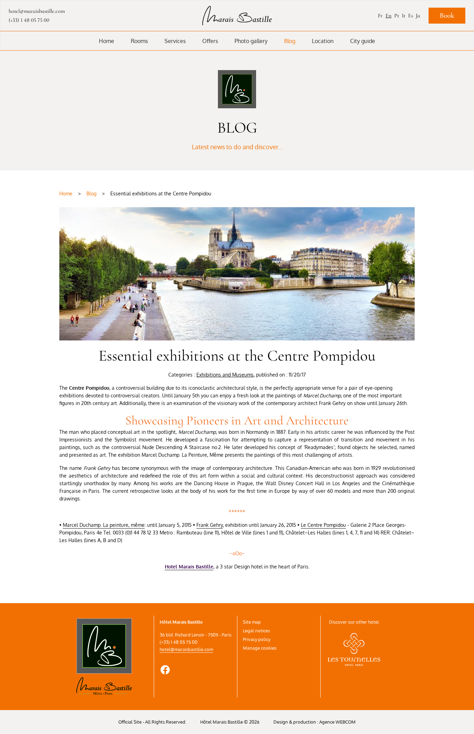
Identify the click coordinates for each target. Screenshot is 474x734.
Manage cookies (260, 648)
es (410, 15)
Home (106, 40)
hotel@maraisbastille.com (186, 649)
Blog (289, 40)
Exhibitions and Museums (225, 375)
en (388, 15)
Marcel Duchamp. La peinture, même (104, 525)
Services (175, 40)
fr (380, 15)
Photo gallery (251, 40)
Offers (210, 40)
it (403, 15)
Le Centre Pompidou (323, 525)
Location (322, 40)
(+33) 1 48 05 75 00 (29, 20)
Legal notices (256, 630)
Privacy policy (256, 639)
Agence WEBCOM (337, 722)
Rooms (139, 40)
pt (396, 15)
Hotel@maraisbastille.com (37, 11)
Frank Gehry (209, 525)
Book (447, 15)
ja (418, 15)
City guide (362, 40)
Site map (252, 622)
